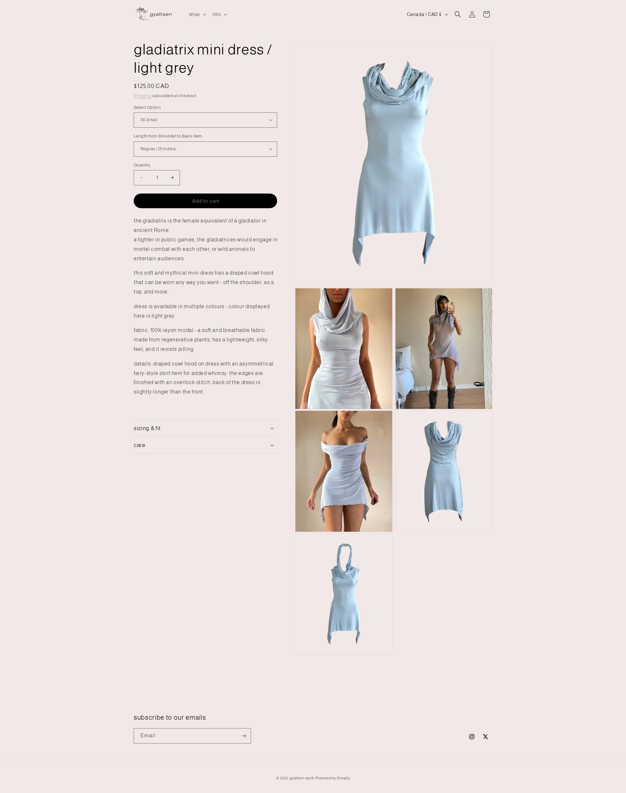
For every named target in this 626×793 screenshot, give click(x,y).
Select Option (147, 107)
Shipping (143, 96)
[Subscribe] (243, 735)
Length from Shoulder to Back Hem (168, 136)
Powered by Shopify (333, 778)
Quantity (142, 164)
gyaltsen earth (302, 778)
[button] (197, 14)
